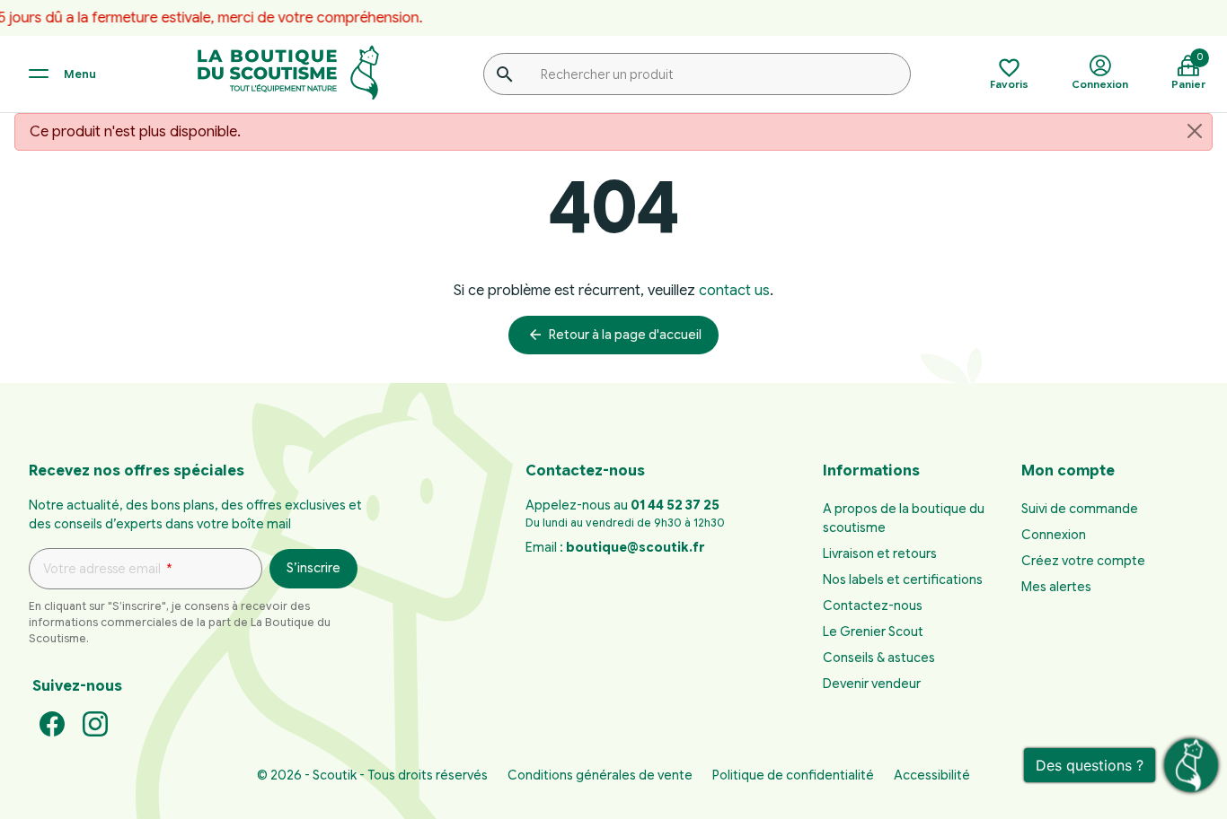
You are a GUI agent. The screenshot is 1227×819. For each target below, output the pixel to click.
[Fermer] (1195, 131)
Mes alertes (1056, 587)
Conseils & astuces (879, 657)
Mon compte (1068, 471)
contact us (734, 291)
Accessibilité (932, 775)
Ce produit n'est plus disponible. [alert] (135, 132)
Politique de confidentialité (793, 775)
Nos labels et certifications (903, 579)
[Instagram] (95, 723)
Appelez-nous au (622, 505)
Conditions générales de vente (600, 775)
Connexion (1053, 535)
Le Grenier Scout (873, 631)
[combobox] (697, 73)
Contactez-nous (872, 605)
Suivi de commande (1079, 509)
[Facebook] (52, 723)
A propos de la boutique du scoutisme (903, 518)
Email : (614, 547)
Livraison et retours (880, 553)
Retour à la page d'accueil (614, 335)
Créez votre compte (1083, 561)
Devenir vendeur (872, 683)
